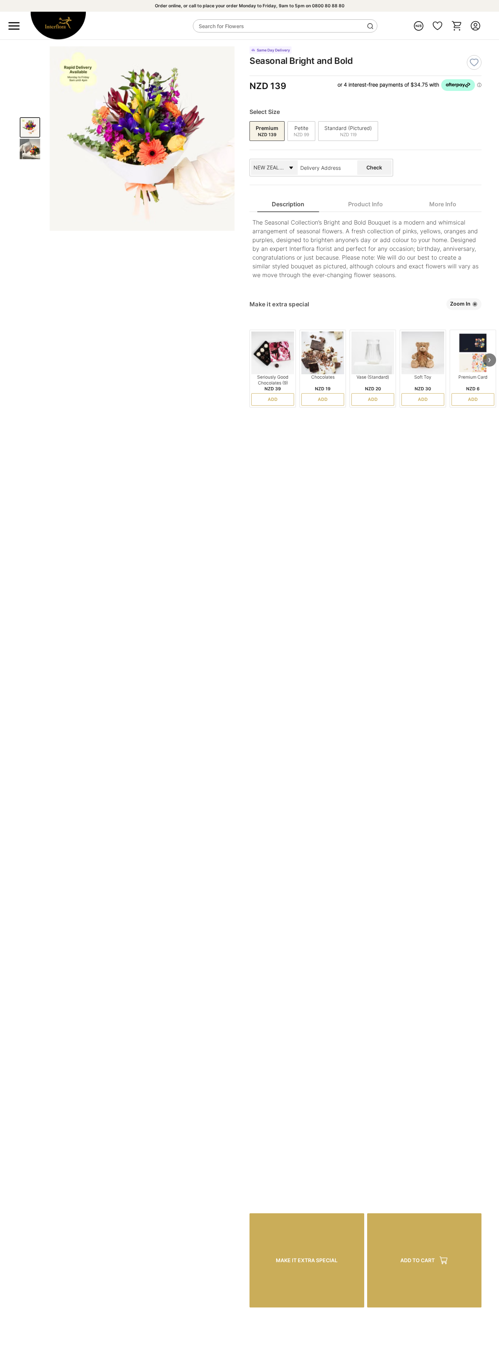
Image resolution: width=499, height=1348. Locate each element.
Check (374, 167)
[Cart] (456, 26)
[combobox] (327, 167)
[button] (489, 360)
